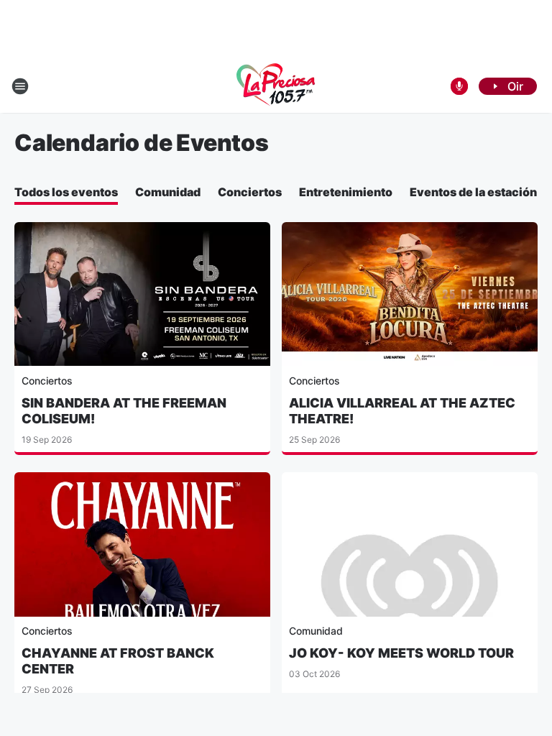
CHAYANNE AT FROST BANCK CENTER (118, 660)
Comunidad (168, 192)
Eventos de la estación (473, 192)
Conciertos (250, 192)
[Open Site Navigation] (20, 86)
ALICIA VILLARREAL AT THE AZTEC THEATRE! (402, 410)
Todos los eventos (66, 192)
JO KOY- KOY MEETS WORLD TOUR (401, 653)
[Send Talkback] (459, 86)
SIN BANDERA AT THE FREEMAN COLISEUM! (124, 410)
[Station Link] (276, 86)
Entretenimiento (345, 192)
